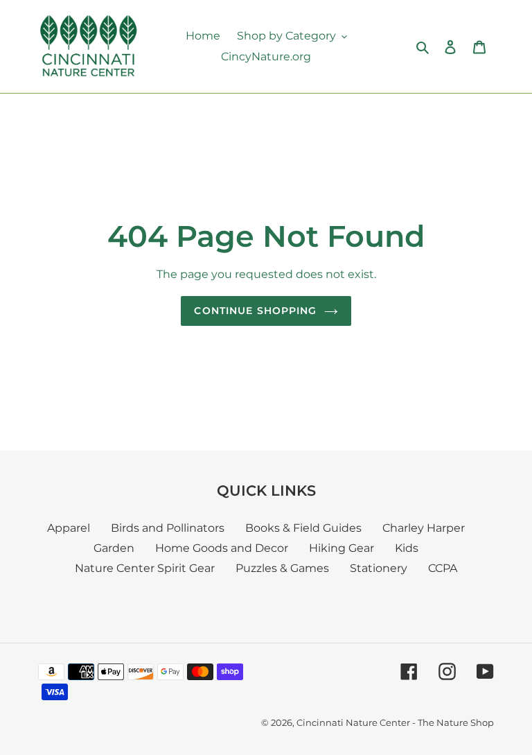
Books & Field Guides (303, 528)
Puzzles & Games (282, 568)
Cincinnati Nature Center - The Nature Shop (395, 722)
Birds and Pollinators (167, 528)
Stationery (378, 568)
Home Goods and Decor (221, 548)
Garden (114, 548)
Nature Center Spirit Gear (145, 568)
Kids (406, 548)
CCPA (442, 568)
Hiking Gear (341, 548)
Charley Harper (423, 528)
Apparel (68, 528)
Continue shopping (255, 310)
